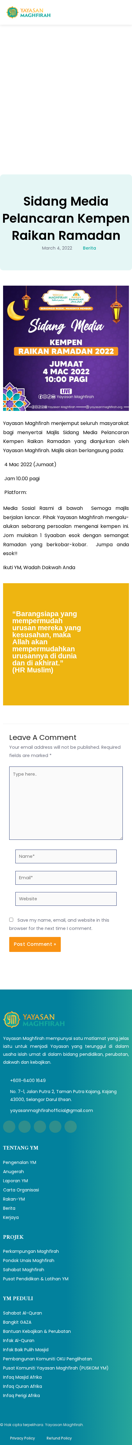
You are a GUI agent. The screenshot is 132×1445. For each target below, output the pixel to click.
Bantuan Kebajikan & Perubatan (37, 1331)
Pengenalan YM (19, 1162)
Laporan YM (15, 1181)
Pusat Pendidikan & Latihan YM (35, 1279)
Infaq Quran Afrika (22, 1386)
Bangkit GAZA (17, 1322)
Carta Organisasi (21, 1190)
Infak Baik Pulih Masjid (26, 1350)
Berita (89, 248)
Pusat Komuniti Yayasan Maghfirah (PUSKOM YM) (56, 1368)
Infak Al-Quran (18, 1340)
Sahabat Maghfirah (23, 1270)
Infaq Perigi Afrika (21, 1395)
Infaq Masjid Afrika (22, 1377)
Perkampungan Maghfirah (31, 1251)
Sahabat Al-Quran (22, 1313)
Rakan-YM (14, 1199)
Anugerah (13, 1172)
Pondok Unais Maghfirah (28, 1260)
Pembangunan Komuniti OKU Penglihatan (47, 1359)
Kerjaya (11, 1217)
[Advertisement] (66, 93)
